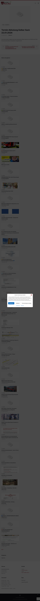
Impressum (22, 305)
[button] (31, 295)
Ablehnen (18, 303)
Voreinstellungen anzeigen (26, 303)
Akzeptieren (11, 303)
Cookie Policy (18, 305)
